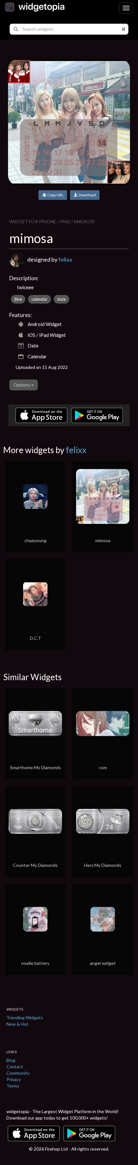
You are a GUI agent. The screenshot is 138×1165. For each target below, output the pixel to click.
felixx (65, 259)
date (61, 299)
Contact (14, 1066)
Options (22, 384)
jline (18, 299)
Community (18, 1073)
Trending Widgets (24, 1017)
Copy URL (55, 194)
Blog (10, 1060)
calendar (39, 299)
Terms (12, 1085)
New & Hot (17, 1024)
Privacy (13, 1079)
